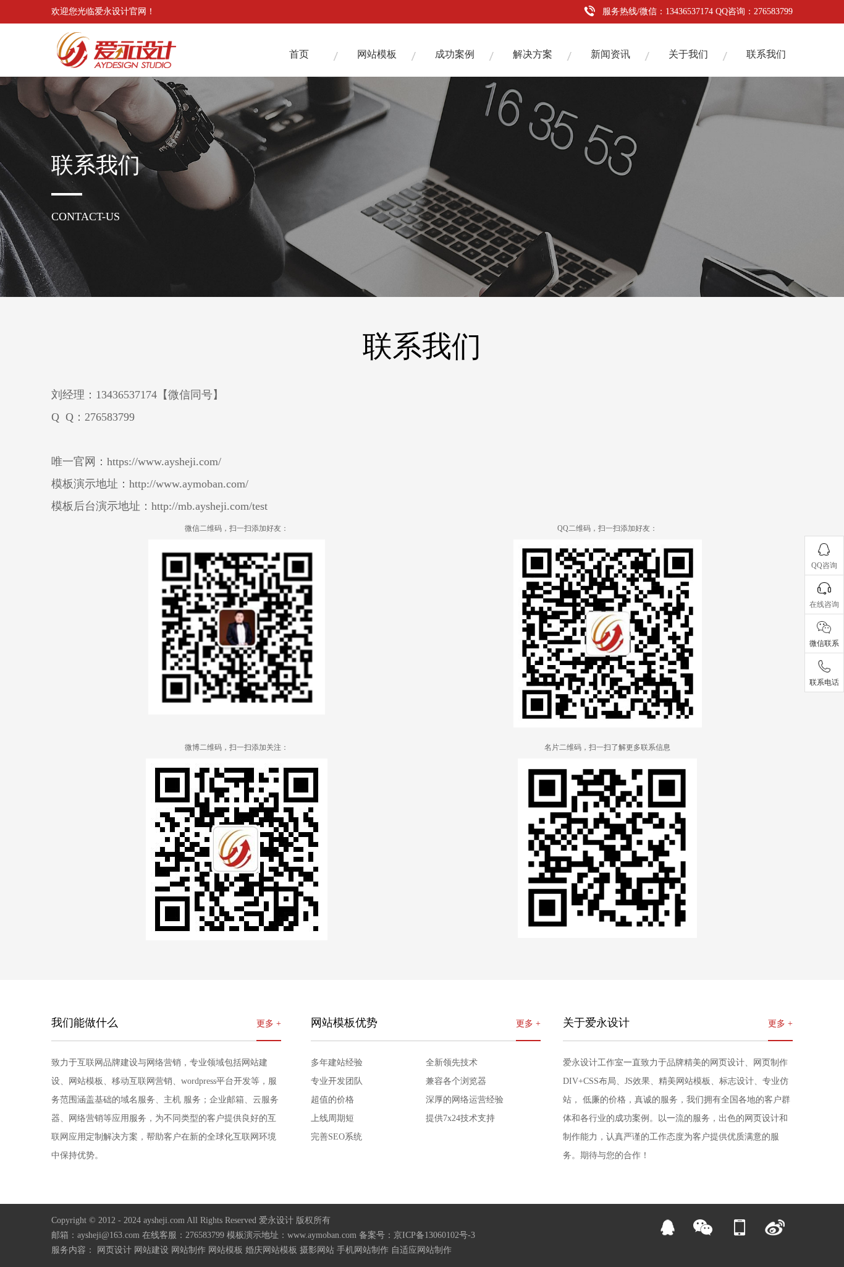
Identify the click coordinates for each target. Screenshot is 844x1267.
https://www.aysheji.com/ (164, 461)
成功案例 (455, 54)
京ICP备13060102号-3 (434, 1235)
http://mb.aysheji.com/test (209, 506)
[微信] (703, 1233)
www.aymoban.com (322, 1235)
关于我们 (688, 54)
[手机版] (738, 1233)
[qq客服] (667, 1233)
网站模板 (377, 54)
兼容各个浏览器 (456, 1081)
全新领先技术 (452, 1062)
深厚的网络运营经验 (465, 1099)
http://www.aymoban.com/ (188, 484)
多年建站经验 (337, 1062)
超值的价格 (332, 1099)
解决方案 (532, 54)
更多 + (268, 1023)
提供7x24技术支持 (460, 1118)
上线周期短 (332, 1118)
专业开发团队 (337, 1081)
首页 (299, 54)
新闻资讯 (610, 54)
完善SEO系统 (336, 1136)
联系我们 (766, 54)
